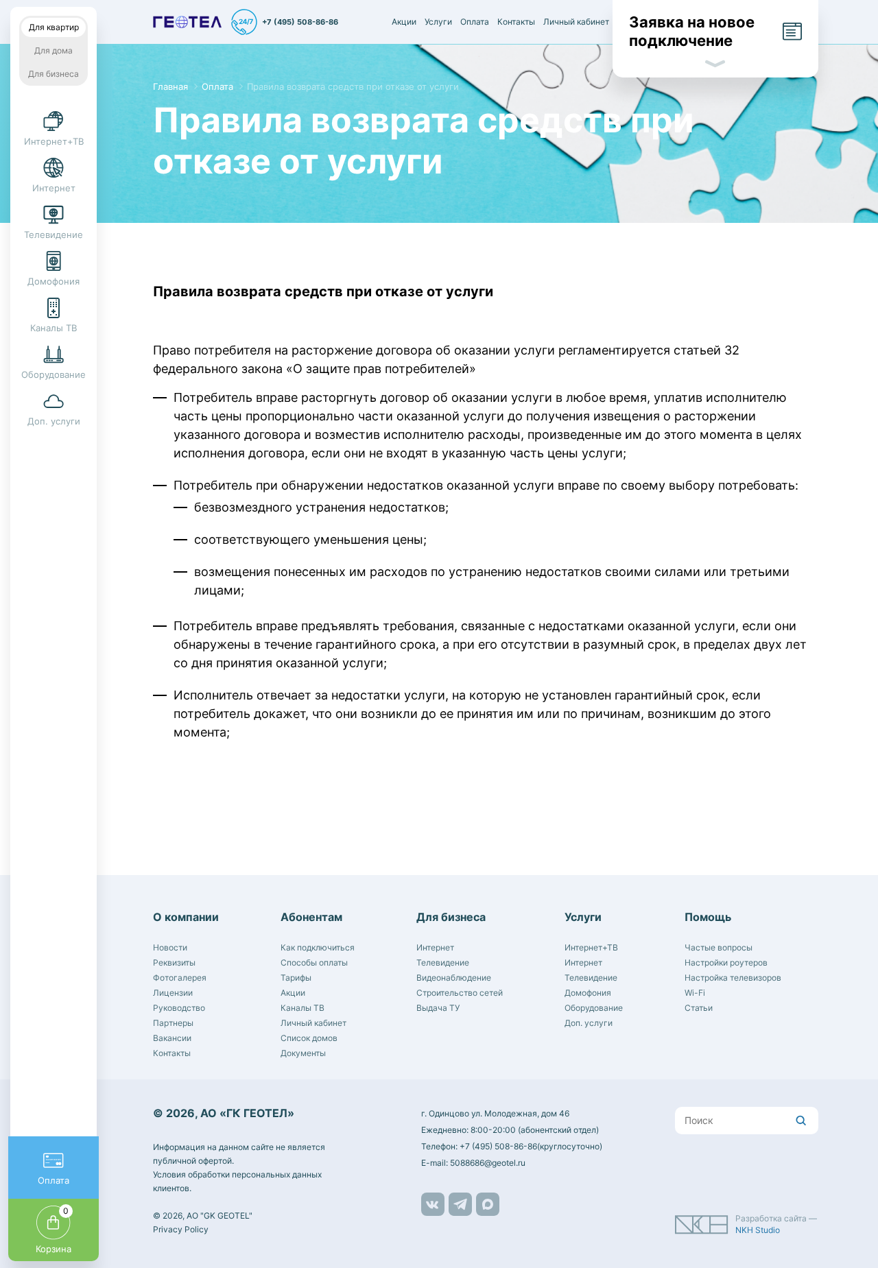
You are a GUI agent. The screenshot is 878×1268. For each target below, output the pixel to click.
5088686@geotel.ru (487, 1163)
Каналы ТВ (302, 1008)
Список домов (309, 1038)
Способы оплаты (314, 962)
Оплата (474, 21)
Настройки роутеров (726, 962)
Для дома (53, 50)
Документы (303, 1053)
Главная (170, 86)
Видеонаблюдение (453, 977)
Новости (170, 947)
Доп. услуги (589, 1023)
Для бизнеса (53, 74)
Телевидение (442, 962)
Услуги (438, 21)
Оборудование (594, 1008)
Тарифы (296, 977)
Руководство (179, 1008)
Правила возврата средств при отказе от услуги (353, 86)
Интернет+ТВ (591, 947)
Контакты (516, 21)
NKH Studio (757, 1230)
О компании (186, 917)
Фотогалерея (179, 977)
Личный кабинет (576, 21)
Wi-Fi (695, 993)
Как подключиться (318, 947)
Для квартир (54, 27)
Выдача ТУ (438, 1008)
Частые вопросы (718, 947)
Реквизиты (174, 962)
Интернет (435, 947)
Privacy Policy (181, 1229)
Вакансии (172, 1038)
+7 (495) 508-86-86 (300, 22)
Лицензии (173, 993)
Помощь (708, 917)
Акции (404, 21)
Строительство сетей (459, 993)
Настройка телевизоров (733, 977)
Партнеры (173, 1023)
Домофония (588, 993)
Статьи (699, 1008)
